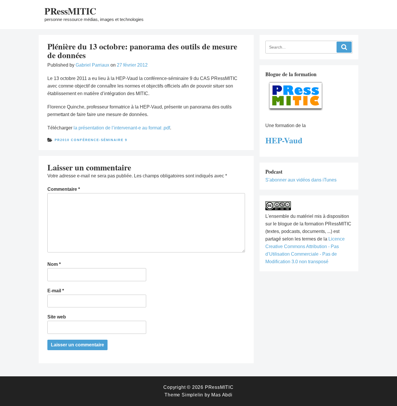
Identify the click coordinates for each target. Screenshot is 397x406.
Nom (54, 264)
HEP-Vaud (284, 140)
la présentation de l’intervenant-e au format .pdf (122, 127)
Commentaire (63, 189)
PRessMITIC (70, 11)
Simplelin (192, 394)
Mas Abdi (221, 394)
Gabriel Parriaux (92, 65)
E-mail (55, 290)
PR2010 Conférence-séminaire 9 (91, 140)
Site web (56, 316)
